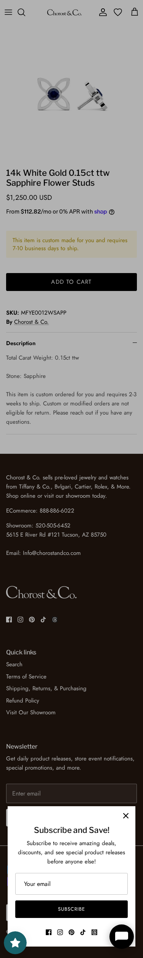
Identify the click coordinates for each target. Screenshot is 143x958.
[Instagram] (60, 932)
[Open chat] (121, 936)
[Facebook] (48, 932)
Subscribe (71, 909)
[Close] (125, 815)
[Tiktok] (83, 932)
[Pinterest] (71, 932)
